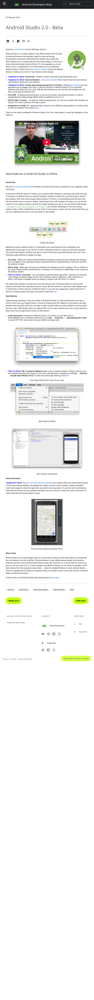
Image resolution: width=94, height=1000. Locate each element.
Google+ (56, 578)
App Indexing (74, 85)
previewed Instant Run (21, 187)
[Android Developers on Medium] (55, 634)
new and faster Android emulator (39, 483)
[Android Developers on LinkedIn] (50, 634)
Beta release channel (38, 69)
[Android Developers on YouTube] (44, 634)
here (37, 108)
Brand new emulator (49, 80)
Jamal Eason (19, 49)
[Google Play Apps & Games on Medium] (50, 650)
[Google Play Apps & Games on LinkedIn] (44, 650)
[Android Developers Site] (45, 625)
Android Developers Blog (37, 4)
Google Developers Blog (16, 623)
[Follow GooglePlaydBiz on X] (55, 650)
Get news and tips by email (76, 658)
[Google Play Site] (44, 643)
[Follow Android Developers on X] (61, 634)
